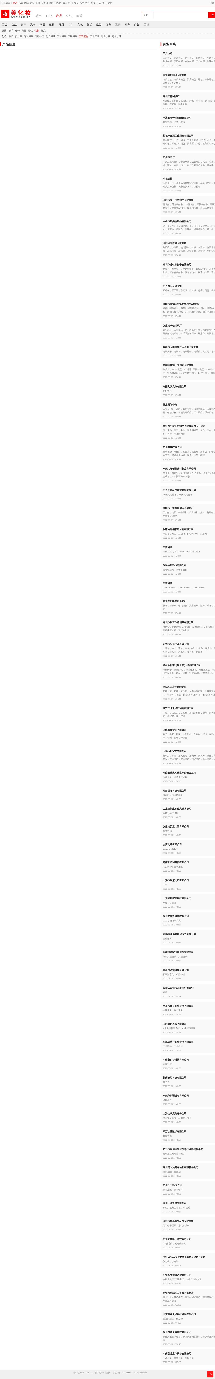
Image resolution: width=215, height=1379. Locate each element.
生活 (99, 24)
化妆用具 (50, 36)
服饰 (52, 24)
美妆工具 (94, 36)
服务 (108, 24)
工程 (146, 24)
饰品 (43, 30)
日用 (61, 24)
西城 (26, 2)
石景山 (44, 2)
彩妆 (11, 36)
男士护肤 (105, 36)
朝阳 (32, 2)
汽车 (33, 24)
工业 (5, 24)
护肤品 (18, 36)
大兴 (87, 2)
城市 (38, 16)
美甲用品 (72, 36)
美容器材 (83, 36)
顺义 (76, 2)
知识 (69, 16)
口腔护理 (39, 36)
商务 (127, 24)
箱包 (30, 30)
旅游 (90, 24)
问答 (79, 16)
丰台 (38, 2)
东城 (21, 2)
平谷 (99, 2)
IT (70, 24)
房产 (23, 24)
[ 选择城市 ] (6, 2)
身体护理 (116, 36)
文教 (80, 24)
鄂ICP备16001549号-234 (84, 1372)
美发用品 (61, 36)
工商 (118, 24)
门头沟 (58, 2)
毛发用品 (28, 36)
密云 (104, 2)
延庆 (110, 2)
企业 (49, 16)
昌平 (82, 2)
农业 (14, 24)
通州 (70, 2)
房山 (65, 2)
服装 (11, 30)
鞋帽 (24, 30)
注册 (212, 2)
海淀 (51, 2)
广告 (137, 24)
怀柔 (93, 2)
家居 (42, 24)
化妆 (36, 30)
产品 (59, 16)
